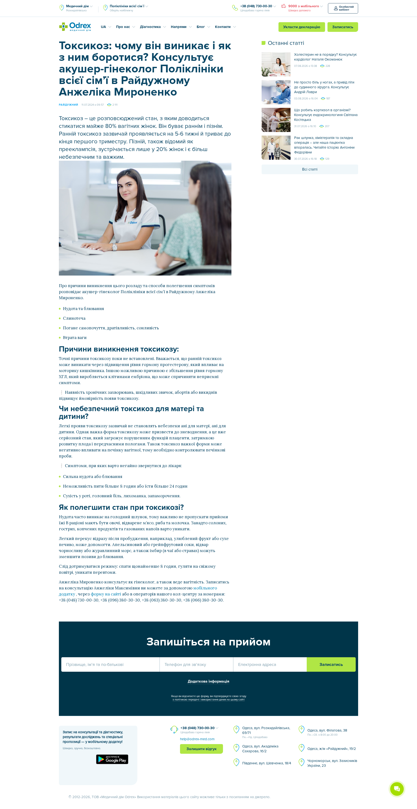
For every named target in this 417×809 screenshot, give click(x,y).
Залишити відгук (202, 749)
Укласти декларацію (301, 27)
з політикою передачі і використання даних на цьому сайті (209, 699)
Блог (201, 27)
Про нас (123, 27)
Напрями (179, 27)
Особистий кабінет (346, 8)
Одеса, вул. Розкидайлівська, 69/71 (266, 732)
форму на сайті (106, 594)
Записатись (342, 27)
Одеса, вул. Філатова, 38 (327, 732)
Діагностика (150, 27)
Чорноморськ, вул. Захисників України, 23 (332, 763)
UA (103, 27)
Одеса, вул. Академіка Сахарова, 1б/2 (260, 748)
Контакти (223, 27)
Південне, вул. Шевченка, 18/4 (266, 763)
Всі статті (310, 169)
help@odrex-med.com (197, 739)
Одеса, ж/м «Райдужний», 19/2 (331, 749)
